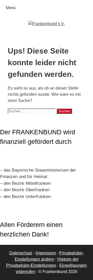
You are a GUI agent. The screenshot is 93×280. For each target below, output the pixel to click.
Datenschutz (20, 253)
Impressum (46, 253)
